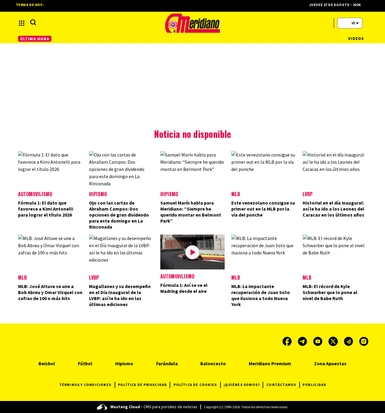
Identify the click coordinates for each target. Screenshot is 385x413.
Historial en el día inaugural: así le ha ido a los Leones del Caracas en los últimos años (333, 209)
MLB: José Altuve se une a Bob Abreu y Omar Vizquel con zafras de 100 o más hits (50, 292)
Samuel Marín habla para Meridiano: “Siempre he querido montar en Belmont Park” (190, 212)
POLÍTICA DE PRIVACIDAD (142, 384)
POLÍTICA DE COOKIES (195, 384)
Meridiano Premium (270, 363)
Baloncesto (213, 363)
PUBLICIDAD (314, 384)
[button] (21, 23)
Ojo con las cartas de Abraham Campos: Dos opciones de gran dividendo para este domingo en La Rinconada (119, 215)
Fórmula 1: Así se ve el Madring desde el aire (184, 288)
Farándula (167, 363)
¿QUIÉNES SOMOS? (241, 384)
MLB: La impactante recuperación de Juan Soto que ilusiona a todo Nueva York (260, 295)
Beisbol (46, 363)
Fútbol (85, 363)
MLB (235, 194)
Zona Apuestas (330, 363)
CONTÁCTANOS (281, 384)
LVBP (308, 194)
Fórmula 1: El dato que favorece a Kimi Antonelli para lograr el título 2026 (45, 209)
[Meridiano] (192, 23)
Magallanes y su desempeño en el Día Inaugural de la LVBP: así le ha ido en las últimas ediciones (120, 295)
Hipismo (98, 194)
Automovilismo (35, 194)
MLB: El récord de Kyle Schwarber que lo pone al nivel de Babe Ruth (330, 292)
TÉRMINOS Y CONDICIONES (85, 384)
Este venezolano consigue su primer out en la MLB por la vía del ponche (263, 209)
